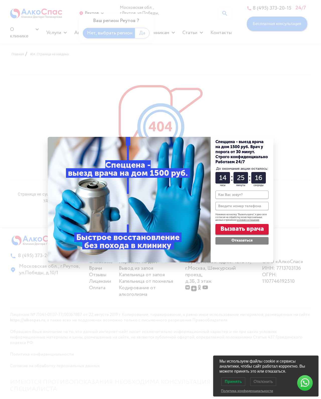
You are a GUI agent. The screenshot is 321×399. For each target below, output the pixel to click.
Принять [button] (233, 381)
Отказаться (242, 240)
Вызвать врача (242, 228)
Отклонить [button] (263, 381)
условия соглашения (248, 220)
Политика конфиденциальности (247, 391)
